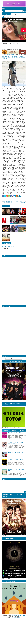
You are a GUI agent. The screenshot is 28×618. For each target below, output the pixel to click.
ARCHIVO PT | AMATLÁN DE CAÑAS (15, 452)
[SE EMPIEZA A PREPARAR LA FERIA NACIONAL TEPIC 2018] (4, 462)
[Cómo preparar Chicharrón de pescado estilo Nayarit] (22, 220)
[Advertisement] (15, 46)
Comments (14, 430)
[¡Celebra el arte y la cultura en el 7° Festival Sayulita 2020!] (6, 237)
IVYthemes (14, 617)
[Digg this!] (11, 196)
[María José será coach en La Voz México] (22, 211)
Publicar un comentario (8, 246)
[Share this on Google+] (7, 196)
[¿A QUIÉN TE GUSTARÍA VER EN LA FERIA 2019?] (4, 435)
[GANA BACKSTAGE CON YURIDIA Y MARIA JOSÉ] (4, 472)
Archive (22, 430)
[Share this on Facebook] (3, 196)
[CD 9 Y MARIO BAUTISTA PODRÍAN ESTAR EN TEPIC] (4, 445)
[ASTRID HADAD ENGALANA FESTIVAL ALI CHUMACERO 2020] (14, 228)
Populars (6, 430)
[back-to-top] (25, 492)
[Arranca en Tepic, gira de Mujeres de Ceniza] (14, 220)
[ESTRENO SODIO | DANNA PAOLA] (6, 211)
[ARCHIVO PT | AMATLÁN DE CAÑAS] (4, 454)
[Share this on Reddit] (17, 196)
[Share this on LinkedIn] (15, 196)
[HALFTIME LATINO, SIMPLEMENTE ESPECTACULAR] (14, 211)
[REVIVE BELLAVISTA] (6, 228)
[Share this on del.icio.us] (13, 196)
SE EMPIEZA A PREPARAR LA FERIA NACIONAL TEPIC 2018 (16, 460)
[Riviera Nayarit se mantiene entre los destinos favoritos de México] (22, 228)
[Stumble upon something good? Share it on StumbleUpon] (9, 196)
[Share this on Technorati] (18, 196)
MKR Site (20, 617)
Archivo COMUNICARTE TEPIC (18, 615)
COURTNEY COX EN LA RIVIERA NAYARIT (13, 58)
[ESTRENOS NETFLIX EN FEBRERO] (6, 220)
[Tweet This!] (5, 196)
